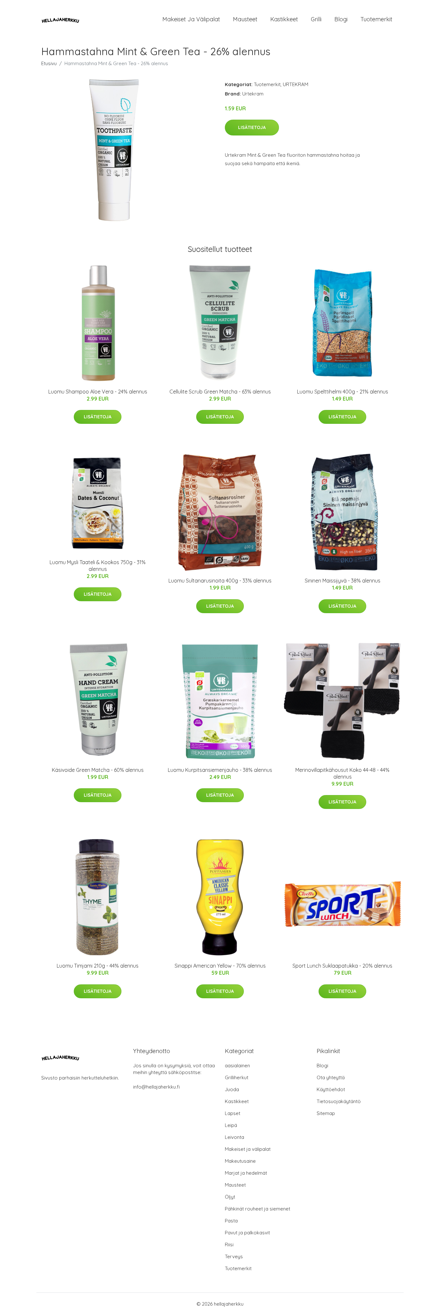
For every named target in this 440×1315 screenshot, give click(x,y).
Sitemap (326, 1113)
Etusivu (49, 63)
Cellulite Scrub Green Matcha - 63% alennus (220, 391)
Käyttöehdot (331, 1089)
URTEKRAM (295, 84)
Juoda (232, 1089)
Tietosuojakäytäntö (339, 1101)
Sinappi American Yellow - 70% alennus (220, 965)
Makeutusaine (240, 1161)
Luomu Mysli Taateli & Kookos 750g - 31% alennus (98, 565)
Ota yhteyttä (331, 1077)
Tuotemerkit (376, 19)
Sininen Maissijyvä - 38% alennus (342, 580)
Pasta (231, 1221)
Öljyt (230, 1197)
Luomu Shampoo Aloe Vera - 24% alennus (97, 391)
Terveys (234, 1256)
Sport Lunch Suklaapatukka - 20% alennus (342, 965)
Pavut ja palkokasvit (247, 1233)
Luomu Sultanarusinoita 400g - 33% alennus (220, 580)
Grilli (316, 19)
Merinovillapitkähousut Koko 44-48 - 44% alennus (342, 773)
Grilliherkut (236, 1077)
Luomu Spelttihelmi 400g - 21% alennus (342, 391)
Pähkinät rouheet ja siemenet (257, 1209)
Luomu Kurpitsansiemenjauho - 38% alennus (220, 770)
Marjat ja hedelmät (246, 1173)
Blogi (341, 19)
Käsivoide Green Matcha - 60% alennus (98, 770)
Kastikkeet (284, 19)
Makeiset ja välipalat (191, 19)
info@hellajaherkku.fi (156, 1087)
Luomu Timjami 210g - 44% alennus (98, 965)
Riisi (229, 1244)
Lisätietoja (252, 127)
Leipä (231, 1125)
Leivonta (234, 1137)
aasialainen (237, 1065)
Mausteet (245, 19)
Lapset (232, 1113)
